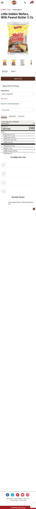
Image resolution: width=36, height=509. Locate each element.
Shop (9, 9)
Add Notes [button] (4, 98)
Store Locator (18, 498)
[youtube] (22, 494)
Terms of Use (23, 500)
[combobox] (18, 94)
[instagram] (27, 494)
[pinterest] (17, 494)
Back (4, 9)
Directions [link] (21, 116)
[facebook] (7, 494)
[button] (4, 62)
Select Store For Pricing (11, 86)
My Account (10, 498)
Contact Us (26, 498)
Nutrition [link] (4, 116)
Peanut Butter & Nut (19, 9)
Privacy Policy (14, 500)
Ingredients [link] (12, 116)
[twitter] (12, 494)
